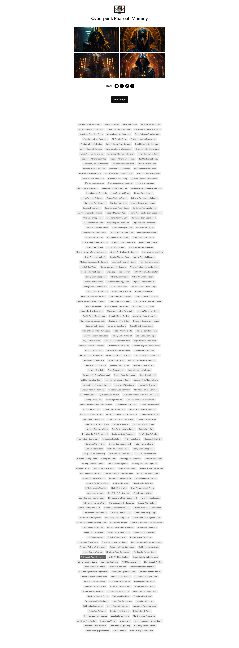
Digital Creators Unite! (116, 247)
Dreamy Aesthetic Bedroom (93, 390)
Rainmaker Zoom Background (144, 218)
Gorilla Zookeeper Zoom (122, 228)
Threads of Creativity (152, 439)
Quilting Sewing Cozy (93, 399)
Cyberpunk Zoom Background (122, 547)
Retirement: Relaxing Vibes (117, 237)
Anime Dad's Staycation (93, 532)
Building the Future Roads (144, 581)
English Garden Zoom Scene (94, 316)
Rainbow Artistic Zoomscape (123, 434)
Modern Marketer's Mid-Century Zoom (96, 404)
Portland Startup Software (90, 173)
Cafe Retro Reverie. (120, 424)
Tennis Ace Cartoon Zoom (144, 532)
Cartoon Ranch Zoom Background (140, 399)
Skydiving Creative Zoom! (97, 596)
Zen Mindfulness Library (148, 159)
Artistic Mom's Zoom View (143, 306)
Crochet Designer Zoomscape (143, 203)
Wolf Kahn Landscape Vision (120, 454)
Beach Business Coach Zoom (142, 488)
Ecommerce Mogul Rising (120, 626)
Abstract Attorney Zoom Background (91, 252)
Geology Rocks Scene (94, 449)
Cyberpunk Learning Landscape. (118, 149)
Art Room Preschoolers (86, 621)
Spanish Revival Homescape (92, 311)
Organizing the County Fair (118, 223)
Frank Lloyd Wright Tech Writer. (120, 419)
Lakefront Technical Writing (97, 429)
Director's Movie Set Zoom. (123, 164)
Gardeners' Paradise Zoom (95, 203)
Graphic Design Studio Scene (146, 144)
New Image (120, 99)
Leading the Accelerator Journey (120, 527)
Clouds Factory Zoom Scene (119, 129)
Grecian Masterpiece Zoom (89, 508)
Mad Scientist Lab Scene (93, 223)
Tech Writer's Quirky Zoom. (123, 429)
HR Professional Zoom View (91, 355)
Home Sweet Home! (148, 375)
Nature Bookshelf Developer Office (119, 173)
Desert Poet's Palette (94, 237)
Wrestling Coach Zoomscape (123, 242)
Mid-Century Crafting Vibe (96, 488)
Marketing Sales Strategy (90, 473)
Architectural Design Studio (91, 414)
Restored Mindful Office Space (122, 159)
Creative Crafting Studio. (87, 458)
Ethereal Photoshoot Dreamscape (147, 508)
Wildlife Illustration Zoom (91, 380)
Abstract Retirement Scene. (118, 449)
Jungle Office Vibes (88, 267)
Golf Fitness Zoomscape (147, 527)
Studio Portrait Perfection (119, 581)
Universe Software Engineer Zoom (146, 517)
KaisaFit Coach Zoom (141, 611)
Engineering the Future (111, 439)
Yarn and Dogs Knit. (96, 370)
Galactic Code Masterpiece (89, 124)
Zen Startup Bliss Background (117, 517)
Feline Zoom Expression (149, 262)
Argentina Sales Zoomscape (145, 341)
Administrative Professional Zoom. (97, 385)
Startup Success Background (148, 173)
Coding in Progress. (121, 483)
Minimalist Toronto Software (145, 390)
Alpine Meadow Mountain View (117, 341)
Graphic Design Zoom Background (124, 252)
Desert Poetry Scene (94, 247)
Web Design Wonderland (93, 419)
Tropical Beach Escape (147, 385)
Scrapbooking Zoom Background (96, 375)
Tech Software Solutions (150, 124)
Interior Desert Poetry (148, 242)
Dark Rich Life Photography (119, 493)
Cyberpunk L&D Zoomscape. (147, 149)
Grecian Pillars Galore (146, 503)
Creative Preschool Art (117, 537)
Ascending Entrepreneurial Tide (116, 508)
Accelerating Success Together (142, 567)
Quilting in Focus (83, 468)
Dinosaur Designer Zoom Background (121, 414)
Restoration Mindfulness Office (93, 159)
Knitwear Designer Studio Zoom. (144, 198)
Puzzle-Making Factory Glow (118, 350)
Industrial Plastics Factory (150, 572)
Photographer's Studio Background (122, 498)
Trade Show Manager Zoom (146, 576)
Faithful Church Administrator (146, 272)
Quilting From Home (118, 203)
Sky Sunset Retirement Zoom (144, 208)
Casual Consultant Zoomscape (95, 139)
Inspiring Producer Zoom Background (146, 542)
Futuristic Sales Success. (150, 498)
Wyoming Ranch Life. (114, 399)
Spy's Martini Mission (91, 341)
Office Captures (119, 631)
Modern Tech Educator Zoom (117, 380)
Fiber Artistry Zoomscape (88, 439)
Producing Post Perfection (91, 144)
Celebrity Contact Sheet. (121, 513)
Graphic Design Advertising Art (118, 144)
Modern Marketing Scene (146, 454)
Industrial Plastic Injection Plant (94, 576)
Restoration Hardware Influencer (120, 154)
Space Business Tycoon (93, 552)
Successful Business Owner (119, 390)
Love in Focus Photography (90, 517)
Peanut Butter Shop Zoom (87, 188)
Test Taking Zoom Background (147, 355)
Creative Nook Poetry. (92, 208)
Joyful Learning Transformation (91, 498)
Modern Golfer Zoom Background (142, 409)
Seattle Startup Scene (109, 562)
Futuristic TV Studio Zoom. (148, 473)
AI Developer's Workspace (93, 178)
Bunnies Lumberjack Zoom (118, 591)
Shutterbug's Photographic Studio (91, 301)
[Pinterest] (132, 86)
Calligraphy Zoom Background (89, 213)
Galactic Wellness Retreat (116, 198)
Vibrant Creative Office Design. (143, 287)
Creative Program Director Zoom (146, 345)
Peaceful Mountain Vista (116, 213)
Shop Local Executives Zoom (91, 134)
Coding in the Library (95, 183)
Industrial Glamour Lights (96, 365)
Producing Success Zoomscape (143, 139)
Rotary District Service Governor (147, 129)
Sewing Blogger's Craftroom (139, 370)
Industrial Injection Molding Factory (93, 572)
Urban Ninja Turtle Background (145, 557)
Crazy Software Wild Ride (118, 345)
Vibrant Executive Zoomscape (119, 134)
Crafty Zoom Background (143, 449)
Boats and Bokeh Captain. (95, 567)
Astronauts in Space (95, 493)
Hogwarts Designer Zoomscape (146, 321)
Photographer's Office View (147, 296)
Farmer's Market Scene (150, 404)
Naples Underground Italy (152, 252)
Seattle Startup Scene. (120, 616)
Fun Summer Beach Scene (126, 404)
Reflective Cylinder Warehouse (114, 188)
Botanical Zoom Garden (119, 316)
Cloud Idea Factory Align (144, 350)
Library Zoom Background (95, 277)
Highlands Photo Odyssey (143, 282)
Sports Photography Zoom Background (146, 213)
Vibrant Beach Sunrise (119, 277)
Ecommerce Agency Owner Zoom (148, 621)
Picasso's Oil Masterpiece (120, 586)
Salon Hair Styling (130, 124)
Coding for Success (87, 395)
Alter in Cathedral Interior (143, 257)
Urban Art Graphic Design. (143, 277)
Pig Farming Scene (119, 139)
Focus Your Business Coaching (118, 355)
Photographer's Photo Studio (95, 287)
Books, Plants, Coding (118, 178)
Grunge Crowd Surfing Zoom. (96, 601)
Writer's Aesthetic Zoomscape (91, 345)
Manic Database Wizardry (143, 237)
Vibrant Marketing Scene (118, 463)
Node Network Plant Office (145, 169)
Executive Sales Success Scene (96, 336)
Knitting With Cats (146, 429)
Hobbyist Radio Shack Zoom (97, 483)
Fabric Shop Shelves (116, 360)
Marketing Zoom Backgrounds (121, 503)
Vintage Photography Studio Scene (144, 267)
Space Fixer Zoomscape (122, 601)
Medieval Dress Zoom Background (94, 262)
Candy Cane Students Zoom (92, 154)
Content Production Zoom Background (146, 522)
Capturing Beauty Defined (144, 626)
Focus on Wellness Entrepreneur (93, 547)
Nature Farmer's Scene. (144, 444)
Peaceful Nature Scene (94, 282)
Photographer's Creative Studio (95, 242)
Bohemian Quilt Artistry (95, 444)
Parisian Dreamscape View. (120, 296)
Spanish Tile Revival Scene (148, 311)
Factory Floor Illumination (146, 331)
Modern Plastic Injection (121, 576)
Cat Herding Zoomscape (93, 606)
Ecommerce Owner (108, 621)
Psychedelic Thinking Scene (144, 552)
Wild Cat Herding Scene (92, 218)
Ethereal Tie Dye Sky (153, 458)
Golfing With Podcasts (150, 414)
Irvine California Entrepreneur (145, 178)
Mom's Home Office (119, 287)
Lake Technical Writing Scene (97, 424)
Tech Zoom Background (119, 611)
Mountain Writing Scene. (124, 385)
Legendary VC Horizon (145, 601)
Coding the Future (108, 458)
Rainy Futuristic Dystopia (96, 193)
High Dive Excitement (143, 291)
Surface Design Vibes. (127, 468)
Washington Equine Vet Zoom (123, 572)
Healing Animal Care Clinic (140, 537)
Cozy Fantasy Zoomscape (114, 409)
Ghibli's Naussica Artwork (148, 547)
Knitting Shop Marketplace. (93, 463)
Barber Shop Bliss (112, 124)
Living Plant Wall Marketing (94, 454)
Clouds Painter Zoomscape (95, 586)
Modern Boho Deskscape (119, 169)
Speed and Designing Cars (117, 218)
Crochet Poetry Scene (95, 326)
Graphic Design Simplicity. (93, 591)
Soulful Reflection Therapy (146, 478)
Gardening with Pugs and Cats (92, 321)
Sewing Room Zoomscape (93, 360)
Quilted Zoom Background (124, 375)
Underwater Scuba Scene (88, 542)
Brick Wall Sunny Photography (93, 296)
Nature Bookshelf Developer (121, 183)
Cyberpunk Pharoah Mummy (92, 557)
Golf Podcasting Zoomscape (95, 616)
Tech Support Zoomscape (130, 458)
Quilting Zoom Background (120, 444)
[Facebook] (122, 86)
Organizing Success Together (118, 272)
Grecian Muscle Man (118, 522)
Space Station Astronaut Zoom (114, 542)
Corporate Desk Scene (117, 326)
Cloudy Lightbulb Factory (143, 365)
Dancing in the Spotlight (146, 232)
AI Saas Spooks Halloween (91, 149)
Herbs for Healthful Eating (92, 198)
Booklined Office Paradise (91, 272)
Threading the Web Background (95, 434)
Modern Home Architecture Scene (96, 331)
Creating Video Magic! (143, 596)
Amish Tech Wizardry (97, 611)
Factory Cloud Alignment (122, 336)
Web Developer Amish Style (141, 631)
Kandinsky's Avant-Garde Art (144, 316)
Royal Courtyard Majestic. (95, 257)
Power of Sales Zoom (93, 350)
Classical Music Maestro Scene (146, 380)
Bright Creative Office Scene (151, 468)
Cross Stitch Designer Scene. (141, 326)
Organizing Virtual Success (92, 527)
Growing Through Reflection (93, 478)
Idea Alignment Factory (119, 365)
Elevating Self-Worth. (152, 562)
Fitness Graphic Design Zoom (144, 591)
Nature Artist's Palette (123, 331)
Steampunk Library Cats (121, 291)
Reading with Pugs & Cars (119, 321)
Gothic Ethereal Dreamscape (95, 513)
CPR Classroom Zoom (131, 562)
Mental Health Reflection (143, 483)
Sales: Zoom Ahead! (116, 370)
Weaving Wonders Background (144, 463)
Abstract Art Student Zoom (118, 532)
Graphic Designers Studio (145, 586)
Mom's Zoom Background (97, 291)
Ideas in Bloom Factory (143, 193)
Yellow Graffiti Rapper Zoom (121, 232)
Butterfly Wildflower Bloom (94, 169)
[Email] (117, 86)
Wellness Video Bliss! (121, 596)
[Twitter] (127, 86)
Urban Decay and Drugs (120, 193)
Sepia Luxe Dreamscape (145, 336)
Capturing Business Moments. (141, 247)
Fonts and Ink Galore (144, 228)
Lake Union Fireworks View (94, 503)
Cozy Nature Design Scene (143, 424)
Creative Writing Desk (143, 493)
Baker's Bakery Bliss (118, 567)
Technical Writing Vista (146, 419)
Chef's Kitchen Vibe (119, 488)
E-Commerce (125, 621)
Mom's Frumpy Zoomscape (118, 606)
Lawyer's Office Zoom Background (142, 360)
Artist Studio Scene (132, 439)
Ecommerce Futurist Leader (95, 626)
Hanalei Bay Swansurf (147, 164)
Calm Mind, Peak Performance (96, 164)
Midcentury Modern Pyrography (120, 311)
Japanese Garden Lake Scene (124, 262)
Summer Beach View (91, 409)
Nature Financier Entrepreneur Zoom (91, 522)
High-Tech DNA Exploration (144, 223)
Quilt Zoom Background (109, 395)
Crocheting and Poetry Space (117, 208)
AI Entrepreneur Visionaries (144, 616)
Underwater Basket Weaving (144, 606)
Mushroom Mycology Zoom (118, 282)
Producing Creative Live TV (120, 478)
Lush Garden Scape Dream (119, 301)
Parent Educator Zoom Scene (94, 232)
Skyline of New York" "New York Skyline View (141, 395)
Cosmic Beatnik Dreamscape (116, 306)
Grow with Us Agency (145, 183)
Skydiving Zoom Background (117, 552)
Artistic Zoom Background (94, 581)
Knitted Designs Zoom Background (119, 473)
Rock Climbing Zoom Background (148, 301)
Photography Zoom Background (113, 267)
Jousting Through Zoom (119, 257)
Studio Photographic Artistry (97, 631)
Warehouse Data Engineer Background (146, 188)
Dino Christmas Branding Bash (147, 134)
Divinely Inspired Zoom (87, 562)
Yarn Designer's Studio (148, 434)
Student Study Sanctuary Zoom (90, 129)
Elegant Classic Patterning (104, 468)
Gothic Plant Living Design (145, 513)
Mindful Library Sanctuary (148, 154)
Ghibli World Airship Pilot (119, 557)
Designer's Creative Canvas (97, 228)
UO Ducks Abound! (96, 537)
